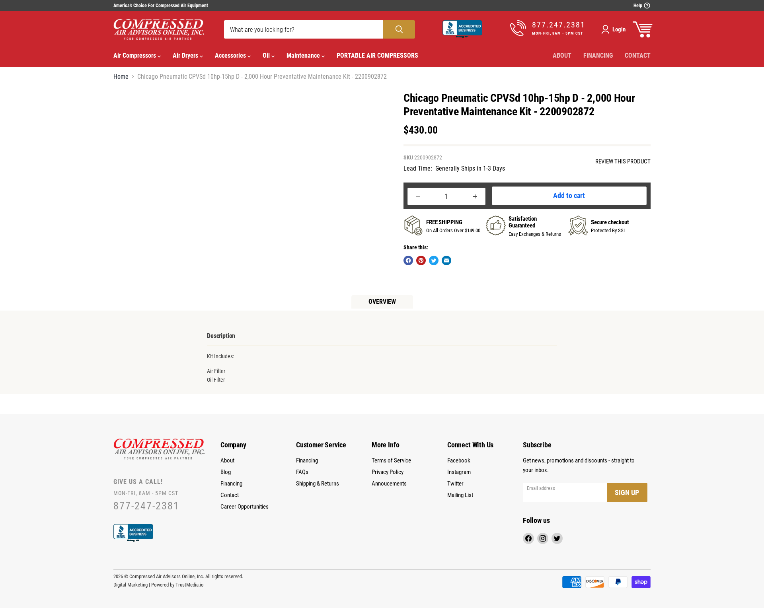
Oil (267, 55)
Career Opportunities (244, 506)
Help (638, 5)
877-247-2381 (146, 506)
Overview (382, 301)
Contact (638, 55)
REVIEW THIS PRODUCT (623, 161)
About (562, 55)
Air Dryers (186, 55)
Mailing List (460, 495)
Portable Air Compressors (377, 55)
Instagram (459, 472)
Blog (225, 472)
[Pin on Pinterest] (421, 260)
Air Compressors (135, 55)
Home (121, 76)
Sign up (627, 492)
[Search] (399, 29)
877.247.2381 (558, 24)
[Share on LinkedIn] (446, 260)
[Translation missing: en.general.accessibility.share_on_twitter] (434, 260)
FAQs (302, 472)
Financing (598, 55)
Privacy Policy (387, 472)
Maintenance (304, 55)
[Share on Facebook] (408, 260)
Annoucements (389, 483)
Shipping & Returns (317, 483)
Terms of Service (391, 460)
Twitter (455, 483)
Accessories (231, 55)
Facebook (458, 460)
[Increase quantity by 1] (475, 196)
